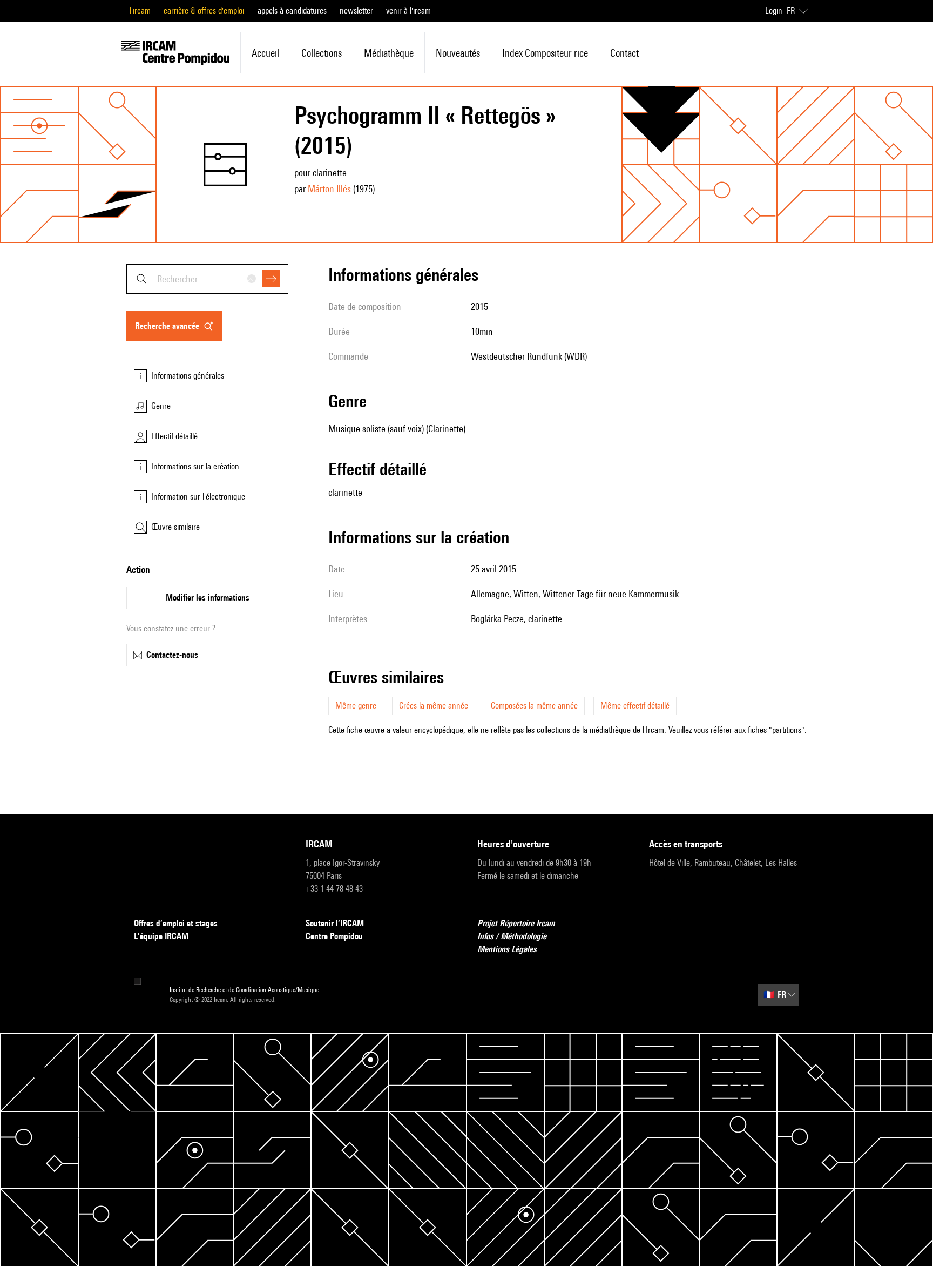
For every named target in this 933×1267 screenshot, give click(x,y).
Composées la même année (534, 705)
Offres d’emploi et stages (176, 923)
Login (773, 10)
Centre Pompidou (334, 936)
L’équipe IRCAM (161, 936)
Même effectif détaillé (635, 705)
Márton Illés (329, 188)
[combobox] (207, 279)
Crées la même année (433, 705)
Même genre (355, 705)
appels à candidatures (292, 10)
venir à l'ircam (408, 10)
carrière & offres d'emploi (204, 10)
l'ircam (140, 10)
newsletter (356, 10)
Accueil (265, 53)
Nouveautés (458, 53)
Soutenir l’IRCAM (335, 923)
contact (624, 53)
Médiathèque (389, 53)
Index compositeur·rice (545, 53)
